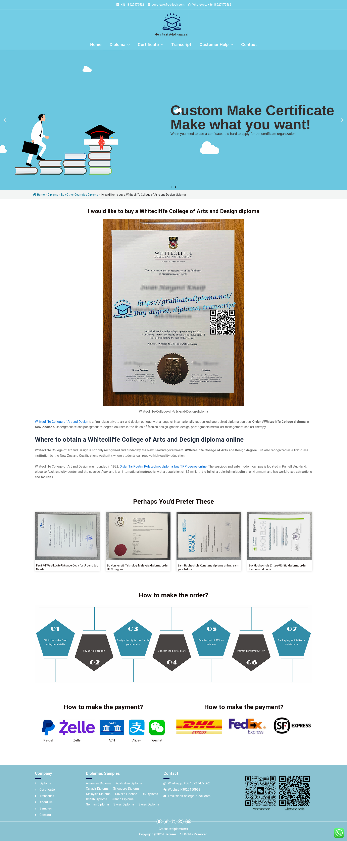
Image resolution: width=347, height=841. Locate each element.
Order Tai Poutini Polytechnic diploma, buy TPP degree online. (163, 466)
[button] (4, 119)
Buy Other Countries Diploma (79, 194)
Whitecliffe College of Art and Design (61, 422)
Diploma (53, 194)
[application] (127, 45)
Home (41, 194)
